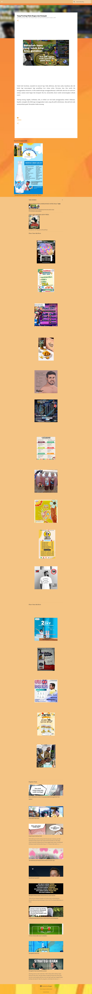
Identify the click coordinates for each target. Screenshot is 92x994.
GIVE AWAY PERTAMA (34, 818)
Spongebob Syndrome (34, 953)
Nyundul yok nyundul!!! (34, 878)
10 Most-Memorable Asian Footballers (38, 935)
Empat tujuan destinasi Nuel (35, 836)
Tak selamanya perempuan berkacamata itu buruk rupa (42, 860)
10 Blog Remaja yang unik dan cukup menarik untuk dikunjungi (43, 918)
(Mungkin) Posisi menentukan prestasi (38, 971)
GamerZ (19, 119)
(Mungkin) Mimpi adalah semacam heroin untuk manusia (42, 895)
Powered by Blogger (47, 986)
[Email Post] (18, 118)
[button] (18, 21)
